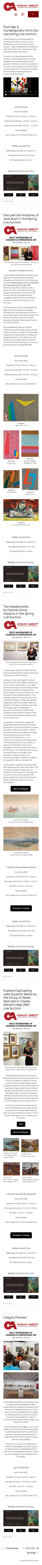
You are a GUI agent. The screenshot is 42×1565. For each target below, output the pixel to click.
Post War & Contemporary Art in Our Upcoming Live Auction (21, 30)
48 (37, 1548)
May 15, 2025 (7, 592)
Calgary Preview (14, 1317)
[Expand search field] (33, 14)
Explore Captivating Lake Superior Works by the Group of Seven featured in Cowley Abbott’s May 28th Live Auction (20, 999)
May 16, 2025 (8, 201)
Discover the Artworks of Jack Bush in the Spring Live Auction (21, 218)
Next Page (33, 1552)
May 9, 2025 (7, 977)
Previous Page (10, 1548)
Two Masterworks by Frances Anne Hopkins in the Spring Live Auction (18, 612)
